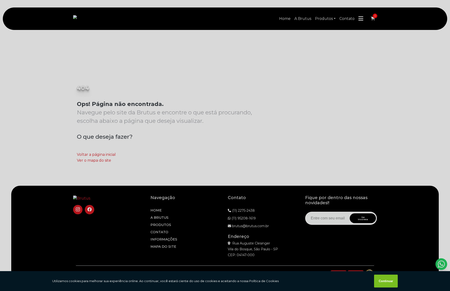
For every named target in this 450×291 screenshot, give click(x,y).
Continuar (386, 281)
